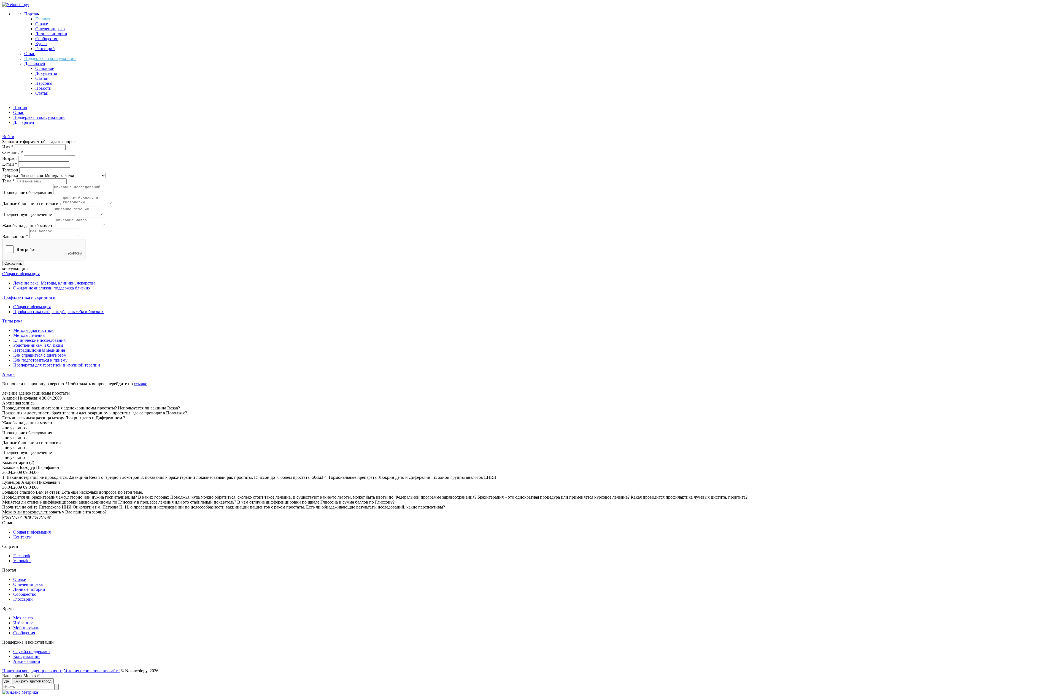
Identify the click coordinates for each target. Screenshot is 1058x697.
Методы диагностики (33, 330)
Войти (8, 136)
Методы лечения (29, 335)
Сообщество (46, 38)
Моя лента (23, 618)
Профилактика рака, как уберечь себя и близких (58, 311)
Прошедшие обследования (27, 192)
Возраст (10, 158)
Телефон (10, 170)
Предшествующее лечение (27, 214)
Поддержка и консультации (50, 58)
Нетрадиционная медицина (39, 350)
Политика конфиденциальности (32, 670)
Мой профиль (26, 627)
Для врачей (34, 63)
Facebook (21, 555)
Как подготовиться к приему (40, 360)
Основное (44, 68)
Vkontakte (22, 560)
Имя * (8, 146)
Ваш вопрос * (15, 236)
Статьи (41, 78)
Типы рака (12, 321)
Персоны (43, 83)
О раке (41, 23)
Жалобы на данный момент (28, 225)
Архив (8, 374)
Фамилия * (13, 152)
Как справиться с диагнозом (39, 355)
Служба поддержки (31, 651)
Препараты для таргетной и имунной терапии (56, 365)
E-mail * (10, 164)
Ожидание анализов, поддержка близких (51, 288)
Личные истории (51, 33)
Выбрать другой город (33, 681)
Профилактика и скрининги (28, 297)
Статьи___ (45, 93)
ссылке (140, 383)
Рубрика (10, 175)
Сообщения (24, 632)
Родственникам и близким (38, 345)
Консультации (26, 656)
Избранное (23, 623)
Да (6, 681)
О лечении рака (50, 28)
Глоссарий (45, 48)
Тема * (9, 181)
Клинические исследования (39, 340)
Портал (31, 14)
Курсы (41, 43)
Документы (46, 73)
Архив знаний (26, 661)
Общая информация (21, 273)
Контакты (22, 537)
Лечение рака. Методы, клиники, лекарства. (54, 283)
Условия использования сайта (92, 670)
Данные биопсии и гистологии (32, 203)
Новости (43, 88)
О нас (29, 53)
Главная (42, 19)
